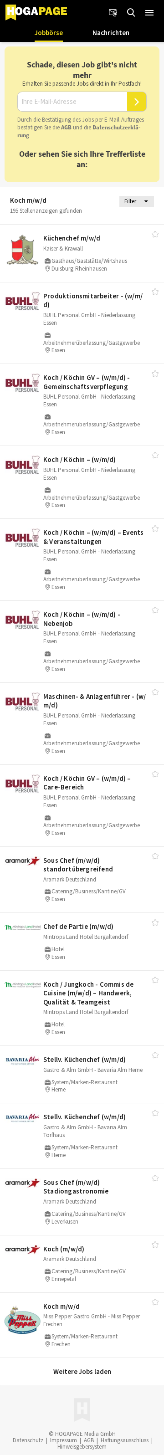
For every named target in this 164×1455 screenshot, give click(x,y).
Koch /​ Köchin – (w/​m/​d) (79, 459)
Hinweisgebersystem (82, 1446)
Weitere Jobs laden (82, 1371)
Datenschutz (28, 1440)
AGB (66, 127)
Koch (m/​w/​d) (63, 1249)
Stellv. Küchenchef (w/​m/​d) (84, 1059)
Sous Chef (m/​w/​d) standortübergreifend (78, 865)
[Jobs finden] (131, 13)
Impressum (63, 1440)
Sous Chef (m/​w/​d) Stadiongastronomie (76, 1187)
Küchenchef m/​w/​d (71, 238)
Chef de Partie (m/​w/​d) (78, 926)
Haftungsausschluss (125, 1440)
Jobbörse (49, 32)
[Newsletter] (113, 13)
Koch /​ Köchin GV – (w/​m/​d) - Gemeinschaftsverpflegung (86, 382)
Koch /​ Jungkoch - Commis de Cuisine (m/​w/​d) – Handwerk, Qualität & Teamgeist (88, 993)
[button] (149, 13)
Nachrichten (110, 32)
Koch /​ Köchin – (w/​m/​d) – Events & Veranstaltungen (93, 537)
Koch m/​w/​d (61, 1306)
